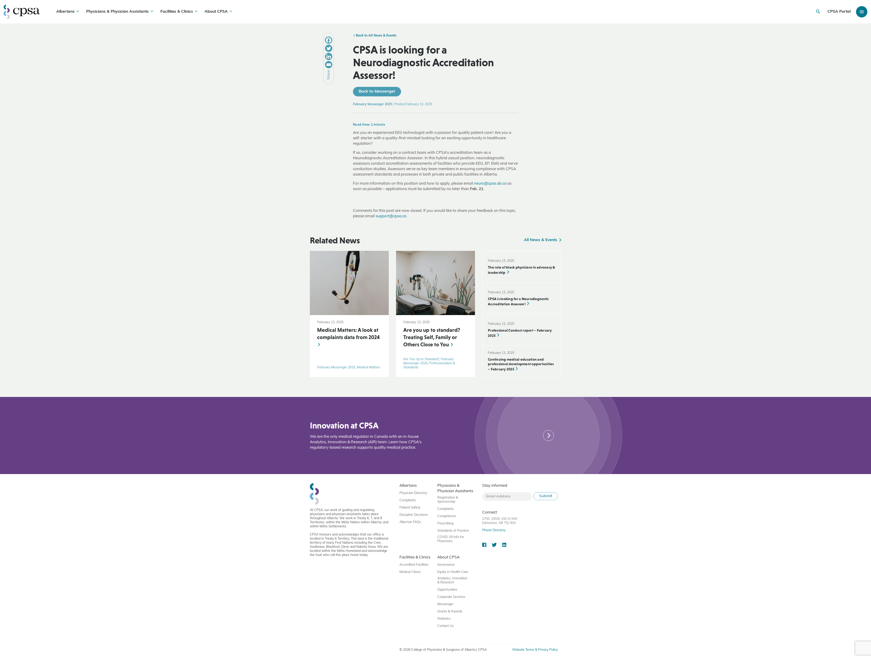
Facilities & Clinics (176, 12)
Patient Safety (409, 507)
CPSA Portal (839, 12)
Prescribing (445, 523)
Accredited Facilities (413, 565)
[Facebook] (328, 40)
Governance (446, 565)
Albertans (65, 12)
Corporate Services (451, 597)
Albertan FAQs (410, 522)
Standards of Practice (453, 531)
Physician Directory (413, 493)
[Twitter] (328, 48)
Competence (446, 516)
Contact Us (445, 626)
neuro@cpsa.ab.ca (490, 184)
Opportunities (447, 590)
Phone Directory (494, 530)
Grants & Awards (449, 611)
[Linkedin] (328, 56)
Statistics (444, 619)
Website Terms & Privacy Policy (535, 650)
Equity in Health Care (452, 572)
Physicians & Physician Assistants (117, 12)
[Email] (328, 64)
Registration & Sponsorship (447, 500)
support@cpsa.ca (391, 216)
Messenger (445, 604)
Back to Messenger (377, 92)
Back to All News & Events (375, 35)
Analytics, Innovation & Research (452, 580)
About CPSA (216, 12)
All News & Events (541, 240)
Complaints (407, 500)
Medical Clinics (410, 572)
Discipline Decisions (413, 515)
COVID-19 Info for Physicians (450, 539)
